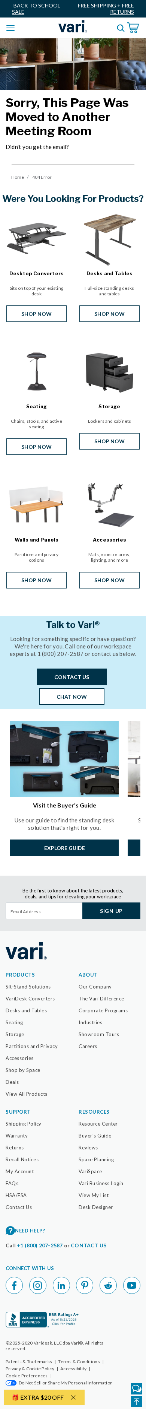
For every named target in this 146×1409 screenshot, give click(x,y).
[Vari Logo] (73, 26)
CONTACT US (88, 1245)
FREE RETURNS (122, 8)
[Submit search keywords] (121, 27)
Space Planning (96, 1159)
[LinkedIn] (61, 1285)
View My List (94, 1195)
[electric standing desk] (109, 237)
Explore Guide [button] (64, 848)
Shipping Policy (24, 1124)
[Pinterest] (84, 1285)
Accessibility (75, 1368)
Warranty (17, 1136)
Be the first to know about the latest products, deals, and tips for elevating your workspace (72, 893)
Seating (14, 1022)
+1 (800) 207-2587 (40, 1245)
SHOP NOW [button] (36, 314)
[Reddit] (108, 1285)
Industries (90, 1022)
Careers (88, 1046)
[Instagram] (37, 1285)
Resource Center (98, 1124)
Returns (15, 1148)
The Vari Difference (101, 999)
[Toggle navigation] (11, 28)
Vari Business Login (101, 1183)
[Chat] (136, 1388)
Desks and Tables (26, 1010)
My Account (20, 1171)
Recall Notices (22, 1159)
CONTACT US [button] (71, 677)
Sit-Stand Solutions (28, 987)
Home (17, 177)
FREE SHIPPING (97, 5)
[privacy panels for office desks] (36, 503)
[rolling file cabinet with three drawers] (109, 370)
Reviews (88, 1148)
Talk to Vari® (73, 625)
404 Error (42, 177)
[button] (11, 1383)
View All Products (27, 1094)
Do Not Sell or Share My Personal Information (66, 1383)
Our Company (95, 987)
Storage (15, 1034)
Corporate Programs (103, 1010)
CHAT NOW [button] (72, 697)
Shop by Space (23, 1070)
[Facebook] (14, 1285)
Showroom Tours (99, 1034)
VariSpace (90, 1171)
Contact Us (19, 1207)
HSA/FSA (16, 1195)
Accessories (20, 1058)
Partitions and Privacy (32, 1046)
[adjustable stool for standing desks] (36, 370)
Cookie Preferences (29, 1375)
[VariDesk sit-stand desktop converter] (36, 237)
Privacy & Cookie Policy (32, 1368)
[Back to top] (136, 1401)
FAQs (12, 1183)
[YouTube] (131, 1285)
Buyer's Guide (95, 1136)
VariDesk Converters (30, 999)
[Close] (73, 1397)
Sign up (111, 911)
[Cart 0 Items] (133, 27)
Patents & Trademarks (31, 1361)
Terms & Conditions (81, 1361)
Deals (12, 1082)
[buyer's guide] (64, 759)
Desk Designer (96, 1207)
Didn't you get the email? (37, 146)
